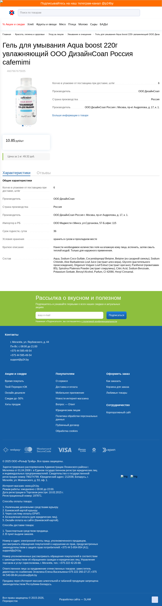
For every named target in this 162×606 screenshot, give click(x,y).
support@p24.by (12, 550)
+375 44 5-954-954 (71, 547)
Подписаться (116, 315)
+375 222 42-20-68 (70, 563)
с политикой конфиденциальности (99, 321)
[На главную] (12, 13)
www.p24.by (32, 486)
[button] (27, 126)
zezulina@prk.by (27, 575)
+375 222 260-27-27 (79, 571)
